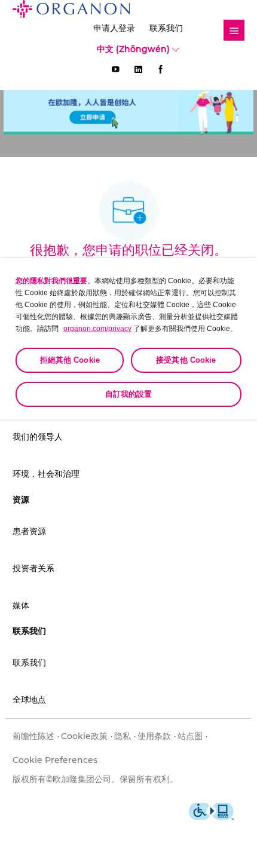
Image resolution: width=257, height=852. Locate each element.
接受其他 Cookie (186, 359)
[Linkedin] (138, 69)
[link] (234, 30)
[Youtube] (115, 69)
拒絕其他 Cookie (70, 359)
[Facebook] (161, 69)
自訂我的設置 (128, 394)
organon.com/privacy (97, 328)
